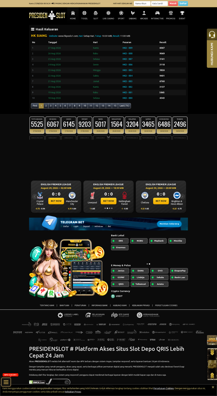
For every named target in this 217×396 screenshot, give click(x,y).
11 (91, 105)
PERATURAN (80, 305)
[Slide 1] (105, 208)
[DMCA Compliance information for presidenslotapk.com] (58, 382)
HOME (73, 19)
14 (109, 105)
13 (103, 105)
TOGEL (84, 19)
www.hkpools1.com (68, 36)
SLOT (95, 19)
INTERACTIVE (157, 19)
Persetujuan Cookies (163, 388)
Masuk (173, 3)
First (35, 105)
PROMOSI (170, 19)
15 (115, 105)
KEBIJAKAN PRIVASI (141, 305)
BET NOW (56, 201)
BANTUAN (64, 305)
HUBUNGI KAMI (120, 305)
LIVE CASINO (108, 19)
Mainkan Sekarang (169, 224)
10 (85, 105)
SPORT (121, 19)
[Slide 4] (111, 208)
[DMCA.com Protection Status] (37, 382)
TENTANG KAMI (47, 305)
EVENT (182, 19)
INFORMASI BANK (100, 305)
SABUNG (133, 19)
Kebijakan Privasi (73, 391)
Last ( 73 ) (124, 105)
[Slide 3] (109, 208)
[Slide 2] (107, 208)
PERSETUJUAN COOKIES (166, 305)
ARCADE (144, 19)
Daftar (183, 3)
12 (97, 105)
